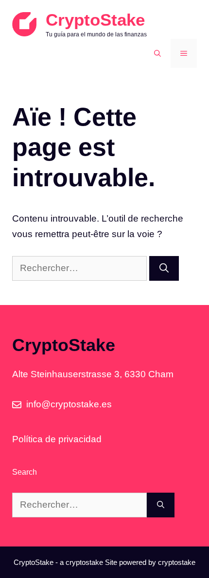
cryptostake (84, 562)
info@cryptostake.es (69, 404)
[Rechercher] (164, 268)
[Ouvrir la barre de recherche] (157, 53)
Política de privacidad (57, 439)
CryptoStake (95, 19)
